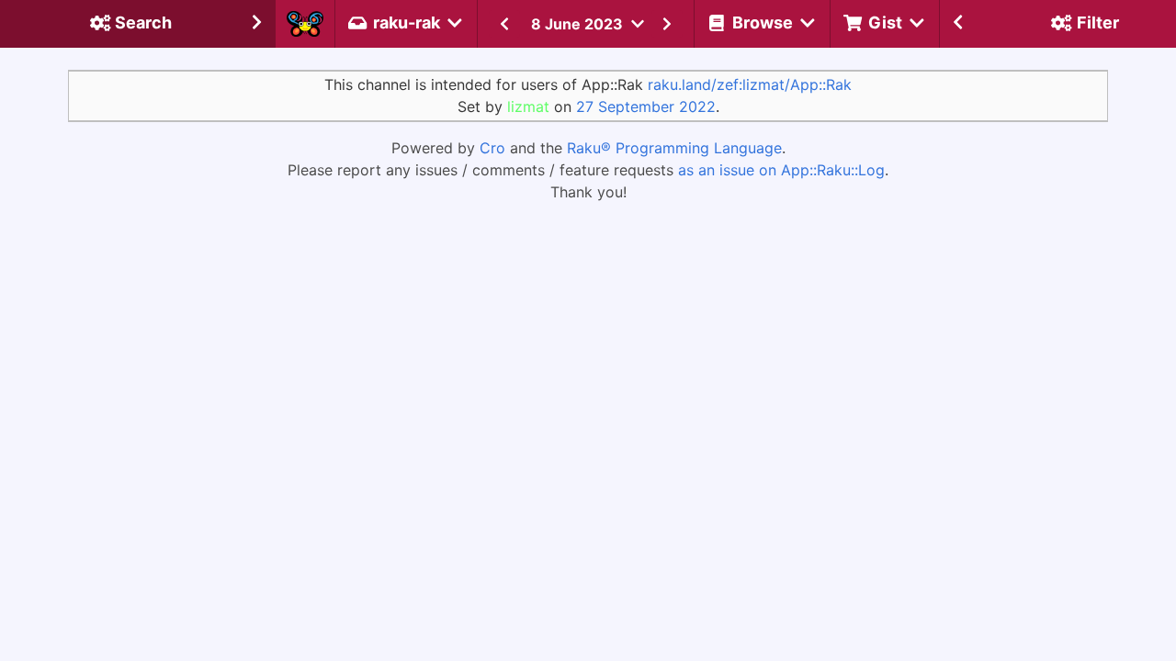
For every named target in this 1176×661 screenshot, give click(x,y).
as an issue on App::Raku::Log (781, 170)
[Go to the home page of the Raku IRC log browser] (305, 24)
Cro (492, 148)
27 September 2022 (646, 106)
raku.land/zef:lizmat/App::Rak (750, 84)
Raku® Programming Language (674, 148)
